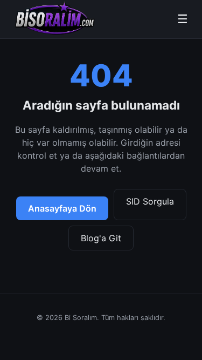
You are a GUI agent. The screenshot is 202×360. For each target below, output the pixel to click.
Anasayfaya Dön (62, 208)
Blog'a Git (101, 238)
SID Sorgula (150, 201)
